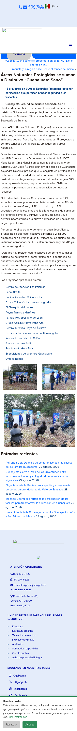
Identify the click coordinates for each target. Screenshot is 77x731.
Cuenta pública (20, 653)
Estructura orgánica (22, 631)
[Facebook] (29, 7)
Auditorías (17, 644)
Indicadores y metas (23, 640)
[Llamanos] (20, 7)
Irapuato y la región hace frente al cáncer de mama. (43, 69)
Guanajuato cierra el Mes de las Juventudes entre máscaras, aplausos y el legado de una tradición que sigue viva (37, 476)
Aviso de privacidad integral (27, 657)
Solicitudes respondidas (25, 648)
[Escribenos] (25, 7)
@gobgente (19, 676)
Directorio (17, 626)
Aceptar (29, 724)
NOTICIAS (18, 54)
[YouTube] (42, 7)
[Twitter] (33, 7)
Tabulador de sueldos (24, 635)
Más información (18, 717)
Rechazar (11, 724)
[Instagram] (37, 7)
